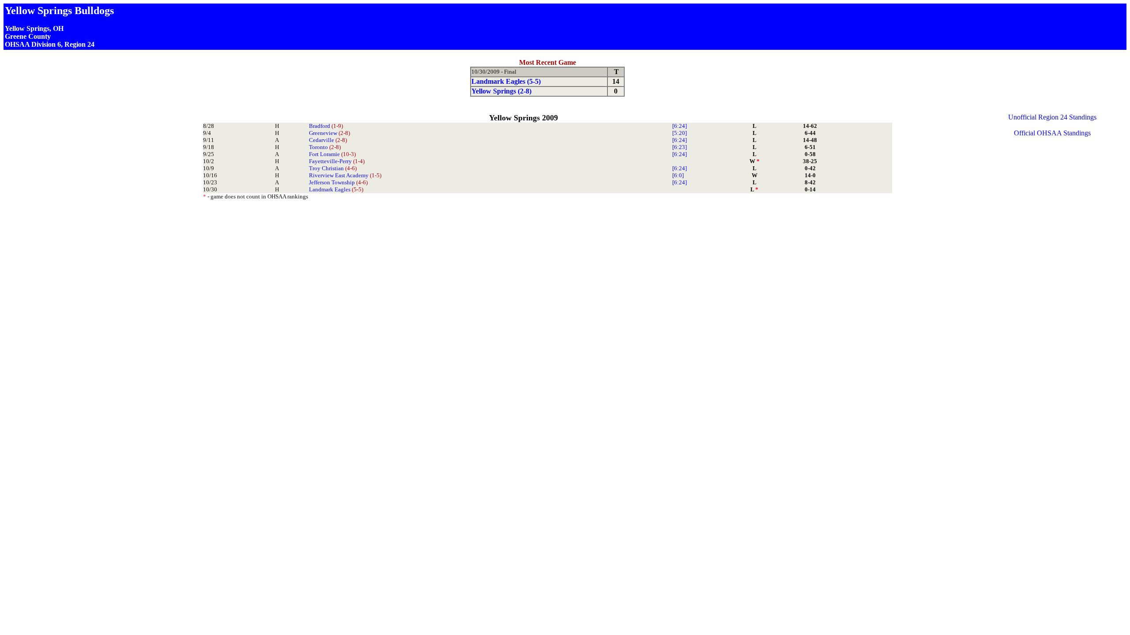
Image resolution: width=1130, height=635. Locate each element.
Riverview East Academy (345, 175)
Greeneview (329, 133)
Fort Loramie (332, 154)
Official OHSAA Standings (1052, 133)
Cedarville (328, 140)
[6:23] (679, 147)
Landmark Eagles (336, 189)
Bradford (326, 126)
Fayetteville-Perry (337, 161)
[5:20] (679, 133)
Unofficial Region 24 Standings (1052, 117)
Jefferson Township (338, 182)
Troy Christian (333, 168)
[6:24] (679, 126)
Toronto (325, 147)
